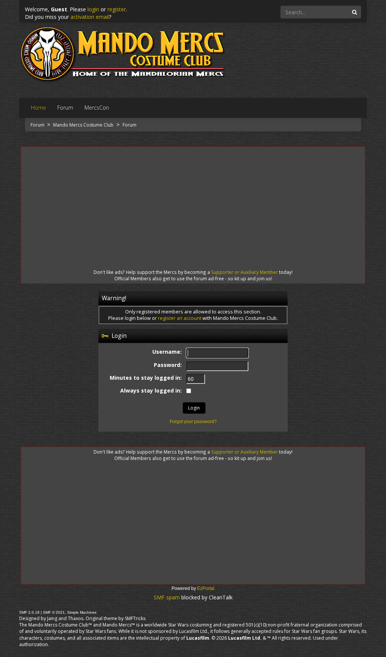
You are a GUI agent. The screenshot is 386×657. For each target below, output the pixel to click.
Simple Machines (81, 612)
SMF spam (167, 597)
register (116, 9)
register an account (179, 318)
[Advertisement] (193, 201)
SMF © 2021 (54, 612)
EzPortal (205, 588)
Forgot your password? (193, 421)
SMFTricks (135, 618)
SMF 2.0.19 (29, 612)
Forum (38, 125)
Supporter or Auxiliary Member (244, 272)
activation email (89, 16)
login (93, 9)
